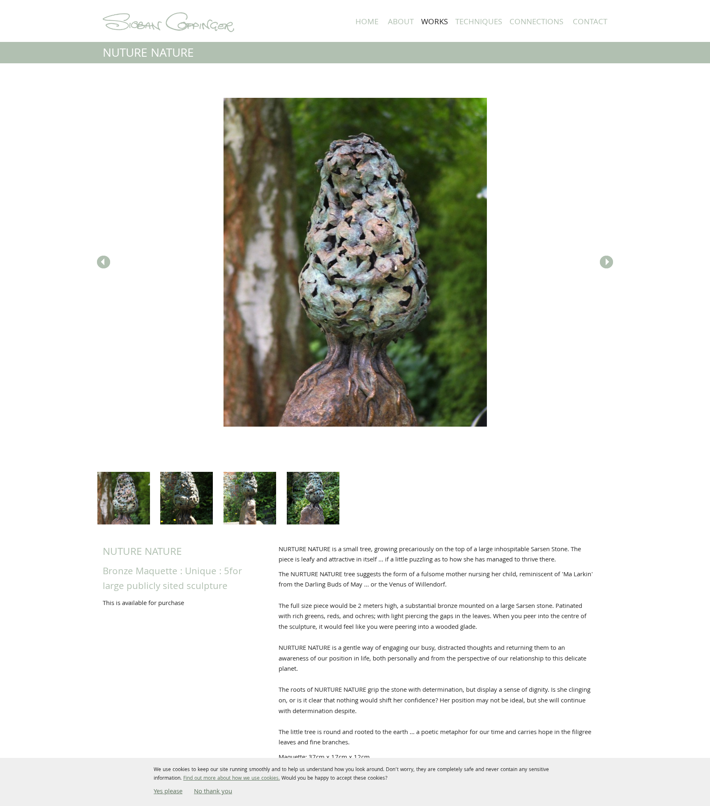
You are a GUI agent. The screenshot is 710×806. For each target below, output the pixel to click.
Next (606, 262)
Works (434, 22)
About (401, 22)
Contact (590, 22)
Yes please (168, 792)
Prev (103, 262)
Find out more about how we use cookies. (231, 778)
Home (366, 22)
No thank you (213, 792)
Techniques (478, 22)
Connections (536, 22)
